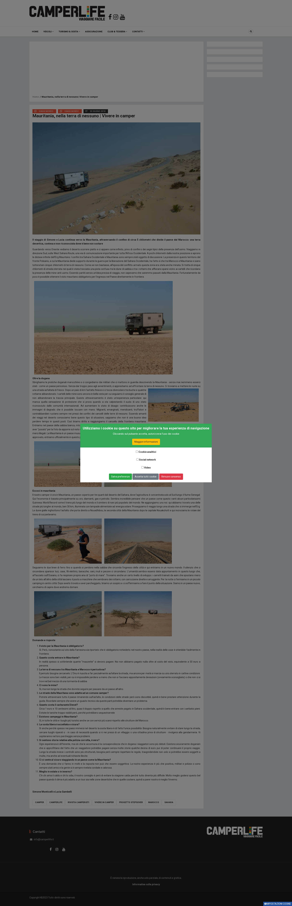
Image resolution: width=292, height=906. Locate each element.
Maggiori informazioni (146, 441)
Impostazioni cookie (278, 903)
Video (147, 467)
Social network (147, 459)
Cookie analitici (147, 452)
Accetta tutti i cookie (145, 476)
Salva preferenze (120, 476)
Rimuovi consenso (171, 476)
